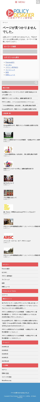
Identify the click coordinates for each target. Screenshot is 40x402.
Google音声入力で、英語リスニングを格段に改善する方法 (19, 109)
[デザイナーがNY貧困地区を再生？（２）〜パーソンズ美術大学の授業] (9, 222)
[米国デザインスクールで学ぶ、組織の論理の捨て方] (9, 164)
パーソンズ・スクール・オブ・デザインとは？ (17, 241)
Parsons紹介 (10, 62)
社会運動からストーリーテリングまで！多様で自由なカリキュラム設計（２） (19, 93)
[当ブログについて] (9, 178)
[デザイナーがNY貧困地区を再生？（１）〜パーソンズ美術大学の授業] (9, 251)
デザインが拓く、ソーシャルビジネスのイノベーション (18, 102)
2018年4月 (5, 354)
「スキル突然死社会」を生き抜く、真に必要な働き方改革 (19, 105)
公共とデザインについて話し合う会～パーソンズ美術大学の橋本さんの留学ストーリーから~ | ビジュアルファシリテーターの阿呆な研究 (20, 305)
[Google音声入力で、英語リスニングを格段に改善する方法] (9, 121)
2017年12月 (5, 361)
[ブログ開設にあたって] (9, 193)
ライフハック (10, 70)
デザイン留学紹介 (12, 67)
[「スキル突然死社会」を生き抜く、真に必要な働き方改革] (9, 150)
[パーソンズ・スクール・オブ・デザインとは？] (9, 236)
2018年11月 (5, 346)
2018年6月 (5, 350)
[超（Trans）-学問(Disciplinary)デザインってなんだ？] (9, 207)
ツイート (5, 295)
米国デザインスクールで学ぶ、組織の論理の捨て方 (17, 98)
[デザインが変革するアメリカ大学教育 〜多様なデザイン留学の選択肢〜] (9, 135)
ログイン (4, 369)
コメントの (6, 377)
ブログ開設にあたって (10, 197)
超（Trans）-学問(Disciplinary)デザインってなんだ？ (20, 212)
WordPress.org (6, 380)
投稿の (5, 373)
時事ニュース (10, 75)
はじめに (9, 65)
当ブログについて (9, 183)
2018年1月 (5, 357)
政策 (7, 72)
